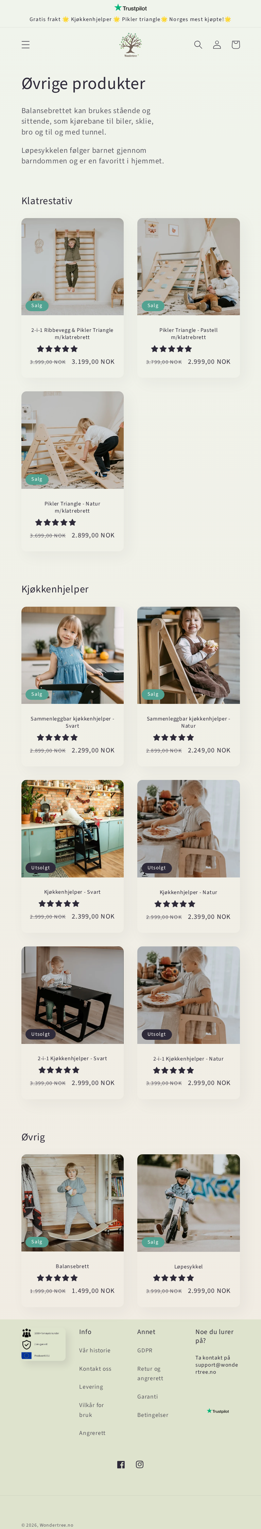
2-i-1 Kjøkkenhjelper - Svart (72, 1058)
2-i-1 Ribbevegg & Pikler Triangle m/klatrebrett (72, 334)
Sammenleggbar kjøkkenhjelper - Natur (189, 722)
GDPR (145, 1350)
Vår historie (94, 1350)
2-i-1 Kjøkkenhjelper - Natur (188, 1059)
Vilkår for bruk (91, 1410)
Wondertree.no (56, 1525)
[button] (25, 44)
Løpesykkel (188, 1266)
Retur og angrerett (150, 1374)
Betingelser (152, 1415)
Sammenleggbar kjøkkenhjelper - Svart (73, 722)
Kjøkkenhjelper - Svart (72, 892)
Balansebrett (72, 1266)
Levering (91, 1387)
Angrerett (92, 1433)
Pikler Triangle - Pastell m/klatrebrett (188, 334)
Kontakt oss (95, 1369)
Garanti (147, 1396)
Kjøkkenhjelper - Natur (189, 892)
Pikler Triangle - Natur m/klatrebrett (73, 507)
